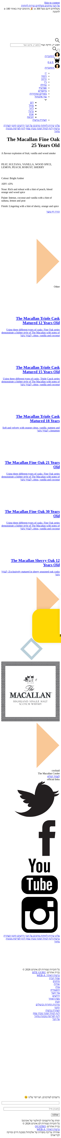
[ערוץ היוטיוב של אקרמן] (35, 1044)
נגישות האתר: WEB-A (48, 975)
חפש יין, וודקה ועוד (50, 44)
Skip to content (52, 2)
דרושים (21, 125)
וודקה (44, 79)
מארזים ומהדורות (38, 93)
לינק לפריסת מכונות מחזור (47, 1016)
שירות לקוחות (28, 5)
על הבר (56, 5)
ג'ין (45, 82)
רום (32, 102)
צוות (57, 987)
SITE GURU (39, 972)
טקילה (43, 85)
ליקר (31, 108)
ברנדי (31, 111)
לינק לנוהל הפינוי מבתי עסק (39, 128)
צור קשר (55, 992)
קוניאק (30, 117)
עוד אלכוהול (41, 96)
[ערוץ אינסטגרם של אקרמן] (35, 1069)
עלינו (57, 125)
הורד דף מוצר (53, 211)
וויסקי (44, 76)
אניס (31, 114)
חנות (57, 1001)
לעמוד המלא (53, 776)
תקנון (14, 125)
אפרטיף (43, 87)
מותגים (48, 5)
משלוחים (39, 5)
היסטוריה (55, 990)
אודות (57, 984)
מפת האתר (54, 998)
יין (46, 73)
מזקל (31, 105)
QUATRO (40, 1126)
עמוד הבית (54, 978)
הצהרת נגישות (40, 120)
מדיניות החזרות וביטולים (48, 1004)
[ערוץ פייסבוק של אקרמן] (35, 1094)
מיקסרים (42, 90)
